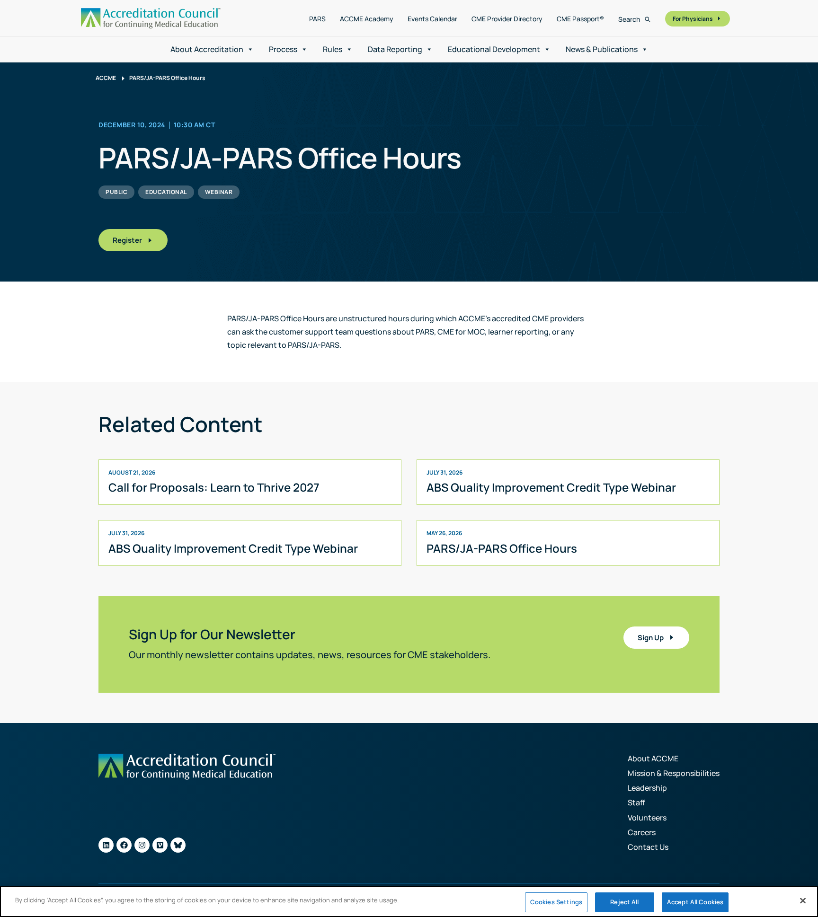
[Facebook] (124, 845)
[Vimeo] (160, 845)
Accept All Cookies (695, 902)
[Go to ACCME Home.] (151, 18)
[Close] (802, 900)
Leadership (647, 788)
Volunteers (647, 817)
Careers (642, 832)
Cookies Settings (556, 902)
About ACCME (653, 758)
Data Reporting (395, 49)
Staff (636, 802)
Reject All (624, 902)
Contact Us (648, 847)
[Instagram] (142, 845)
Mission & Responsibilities (674, 773)
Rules (332, 49)
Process (283, 49)
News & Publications (602, 49)
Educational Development (494, 49)
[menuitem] (317, 19)
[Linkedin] (106, 845)
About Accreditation (206, 49)
